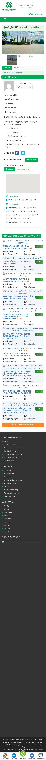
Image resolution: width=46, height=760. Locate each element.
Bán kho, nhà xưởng (11, 490)
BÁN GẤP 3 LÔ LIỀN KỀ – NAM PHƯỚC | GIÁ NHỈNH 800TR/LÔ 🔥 (17, 247)
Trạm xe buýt (12, 222)
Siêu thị (23, 211)
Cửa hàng (11, 211)
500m (10, 200)
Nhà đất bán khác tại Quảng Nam (21, 236)
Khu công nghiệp (10, 445)
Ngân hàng (12, 218)
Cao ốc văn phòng (10, 496)
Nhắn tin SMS (41, 758)
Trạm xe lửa (26, 222)
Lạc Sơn (7, 532)
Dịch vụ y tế (25, 218)
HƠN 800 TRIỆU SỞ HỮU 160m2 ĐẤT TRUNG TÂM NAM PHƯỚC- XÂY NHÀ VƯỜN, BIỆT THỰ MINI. (17, 373)
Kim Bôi (6, 509)
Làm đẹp (33, 211)
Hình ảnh (7, 68)
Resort (6, 441)
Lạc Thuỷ (7, 528)
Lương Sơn (8, 512)
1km (18, 200)
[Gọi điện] (23, 754)
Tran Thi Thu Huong (24, 83)
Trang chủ (7, 470)
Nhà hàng (33, 208)
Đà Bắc (6, 516)
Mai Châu (7, 525)
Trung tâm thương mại (11, 493)
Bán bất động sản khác (12, 457)
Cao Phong (8, 519)
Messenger (31, 758)
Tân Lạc (6, 522)
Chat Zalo (14, 758)
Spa (9, 215)
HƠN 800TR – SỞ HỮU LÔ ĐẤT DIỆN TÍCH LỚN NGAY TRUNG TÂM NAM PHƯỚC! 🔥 (16, 316)
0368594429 (25, 87)
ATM (36, 215)
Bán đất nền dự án (10, 451)
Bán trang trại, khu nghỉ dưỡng (14, 448)
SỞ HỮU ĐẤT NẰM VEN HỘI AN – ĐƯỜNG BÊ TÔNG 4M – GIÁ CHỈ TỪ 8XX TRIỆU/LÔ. (17, 336)
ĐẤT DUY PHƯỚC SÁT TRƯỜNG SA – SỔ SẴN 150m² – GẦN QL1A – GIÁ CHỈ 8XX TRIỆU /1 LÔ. (17, 410)
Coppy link (31, 159)
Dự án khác (8, 487)
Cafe (23, 208)
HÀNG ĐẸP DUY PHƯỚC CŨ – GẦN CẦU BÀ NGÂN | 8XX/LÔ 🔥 (18, 298)
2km (26, 200)
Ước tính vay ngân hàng (24, 424)
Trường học (12, 208)
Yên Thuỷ (7, 506)
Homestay (7, 477)
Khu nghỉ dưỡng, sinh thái (13, 454)
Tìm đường (5, 758)
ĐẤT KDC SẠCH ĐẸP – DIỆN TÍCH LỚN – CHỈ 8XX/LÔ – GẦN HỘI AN (17, 392)
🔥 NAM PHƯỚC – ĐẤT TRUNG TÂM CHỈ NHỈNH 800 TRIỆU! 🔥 (16, 280)
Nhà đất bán (9, 251)
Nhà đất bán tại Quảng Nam (12, 73)
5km (34, 200)
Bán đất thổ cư (9, 474)
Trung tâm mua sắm (23, 215)
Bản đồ (16, 68)
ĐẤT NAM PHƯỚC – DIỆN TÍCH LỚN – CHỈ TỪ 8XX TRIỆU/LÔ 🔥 (17, 355)
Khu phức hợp (9, 461)
